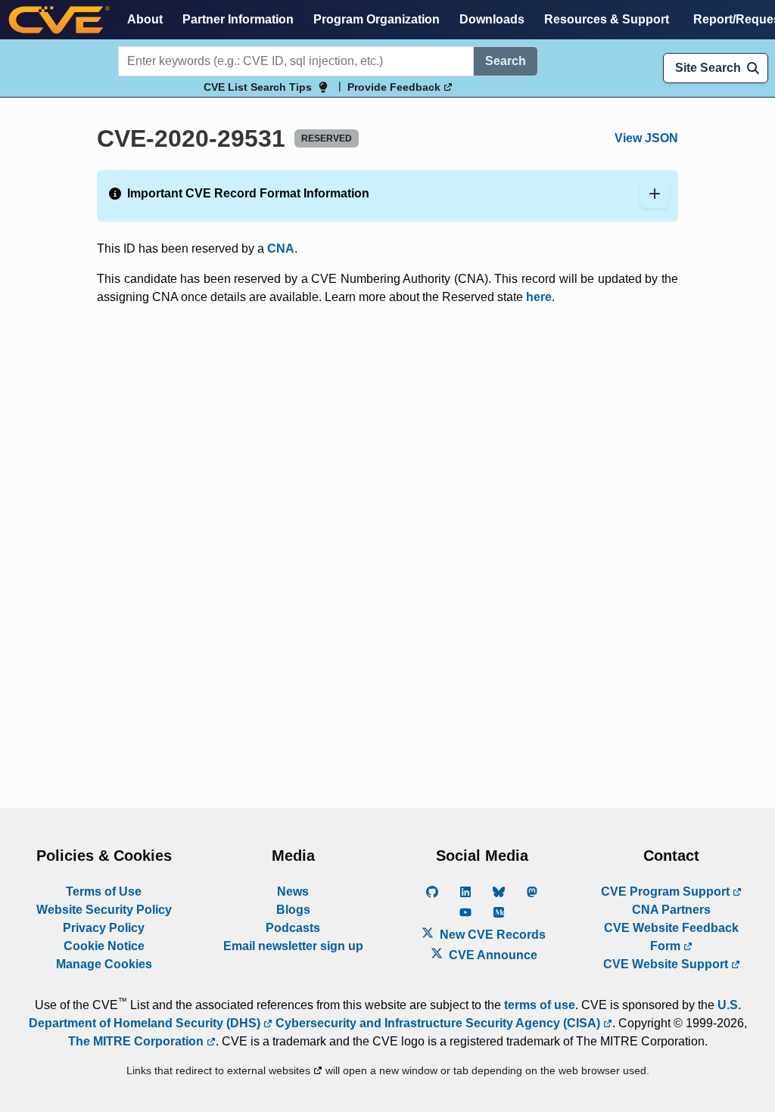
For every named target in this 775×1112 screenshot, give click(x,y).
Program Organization (376, 19)
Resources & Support (606, 19)
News (293, 891)
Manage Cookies (104, 964)
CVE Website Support (667, 964)
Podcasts (293, 927)
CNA (280, 248)
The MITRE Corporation (137, 1041)
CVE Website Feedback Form (671, 936)
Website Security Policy (104, 909)
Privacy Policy (104, 927)
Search (505, 60)
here (539, 296)
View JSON (646, 138)
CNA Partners (671, 909)
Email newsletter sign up (293, 946)
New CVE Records (491, 934)
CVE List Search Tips (258, 87)
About (145, 19)
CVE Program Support (667, 891)
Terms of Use (104, 891)
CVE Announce (491, 955)
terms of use (539, 1005)
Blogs (293, 909)
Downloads (491, 19)
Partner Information (238, 19)
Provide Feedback (395, 87)
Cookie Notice (104, 946)
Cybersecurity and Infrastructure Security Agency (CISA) (437, 1023)
